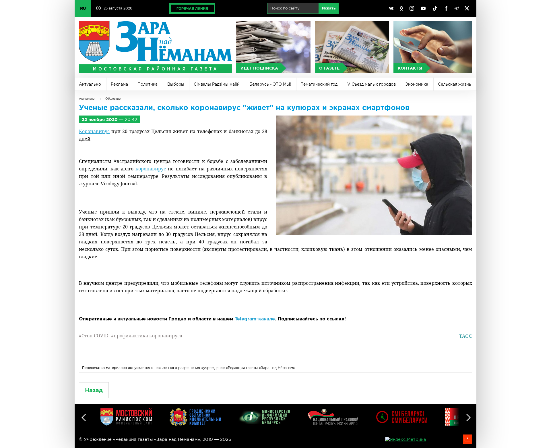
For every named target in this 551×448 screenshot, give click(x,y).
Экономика (416, 84)
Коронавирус (94, 131)
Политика (147, 84)
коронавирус (150, 169)
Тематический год (319, 84)
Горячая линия (192, 8)
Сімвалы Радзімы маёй (217, 84)
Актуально (90, 84)
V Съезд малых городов (371, 84)
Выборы (175, 84)
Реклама (119, 84)
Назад (94, 390)
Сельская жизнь (454, 84)
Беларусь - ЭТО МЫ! (270, 84)
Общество (113, 98)
